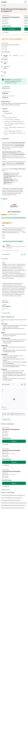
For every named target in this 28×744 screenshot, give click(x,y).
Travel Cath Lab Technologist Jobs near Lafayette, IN (13, 495)
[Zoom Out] (3, 392)
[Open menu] (1, 55)
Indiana (4, 5)
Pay (10, 55)
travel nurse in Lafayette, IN (9, 319)
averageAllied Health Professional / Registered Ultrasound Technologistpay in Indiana (13, 81)
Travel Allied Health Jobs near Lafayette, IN (10, 500)
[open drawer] (25, 1)
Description (22, 55)
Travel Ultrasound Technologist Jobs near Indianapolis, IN (14, 502)
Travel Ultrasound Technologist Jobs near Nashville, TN (13, 505)
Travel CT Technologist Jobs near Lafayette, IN (11, 497)
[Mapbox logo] (4, 409)
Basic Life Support (8, 113)
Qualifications (16, 55)
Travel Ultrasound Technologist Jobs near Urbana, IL (12, 507)
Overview (5, 55)
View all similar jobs (5, 489)
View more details (6, 313)
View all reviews (4, 258)
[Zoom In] (3, 390)
